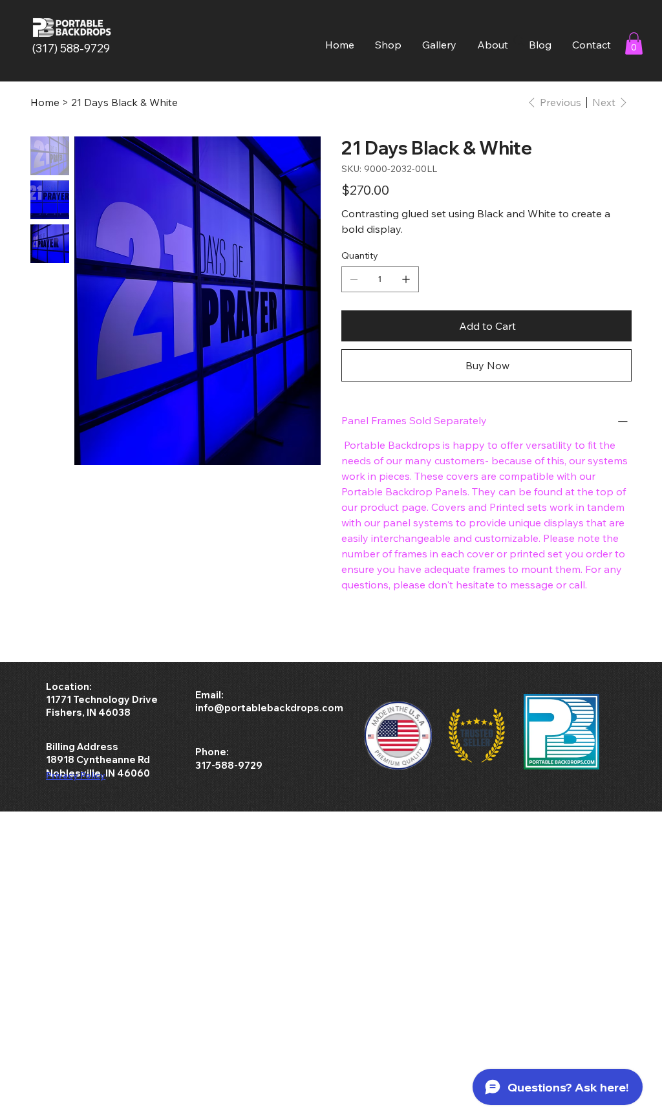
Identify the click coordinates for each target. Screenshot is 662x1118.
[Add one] (406, 279)
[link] (634, 43)
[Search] (519, 40)
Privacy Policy (75, 775)
